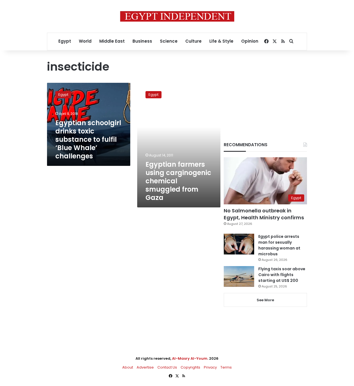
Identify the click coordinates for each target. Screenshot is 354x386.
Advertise (145, 367)
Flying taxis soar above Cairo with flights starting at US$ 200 (281, 274)
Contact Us (167, 367)
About (127, 367)
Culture (193, 41)
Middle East (112, 41)
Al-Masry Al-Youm (189, 358)
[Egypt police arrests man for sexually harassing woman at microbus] (239, 244)
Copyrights (190, 367)
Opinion (249, 41)
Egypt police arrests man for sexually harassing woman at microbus (279, 245)
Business (142, 41)
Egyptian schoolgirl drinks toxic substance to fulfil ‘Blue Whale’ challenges (88, 139)
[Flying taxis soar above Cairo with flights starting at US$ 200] (239, 276)
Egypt (64, 41)
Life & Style (221, 41)
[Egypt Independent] (177, 16)
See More (265, 300)
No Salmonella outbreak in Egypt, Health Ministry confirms (264, 214)
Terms (226, 367)
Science (169, 41)
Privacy (210, 367)
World (85, 41)
